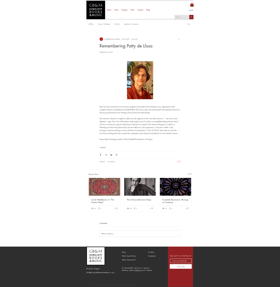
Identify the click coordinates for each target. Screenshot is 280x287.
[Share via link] (117, 155)
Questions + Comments (131, 24)
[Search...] (191, 17)
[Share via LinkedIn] (111, 155)
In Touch (117, 24)
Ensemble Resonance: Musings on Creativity (175, 201)
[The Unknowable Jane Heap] (140, 187)
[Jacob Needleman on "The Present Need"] (104, 187)
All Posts (91, 24)
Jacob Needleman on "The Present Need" (102, 201)
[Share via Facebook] (101, 155)
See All (189, 174)
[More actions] (179, 39)
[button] (192, 4)
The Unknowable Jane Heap (139, 199)
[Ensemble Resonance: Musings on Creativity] (175, 187)
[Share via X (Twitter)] (106, 155)
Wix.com (133, 284)
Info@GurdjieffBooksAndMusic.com (100, 272)
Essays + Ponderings (104, 24)
